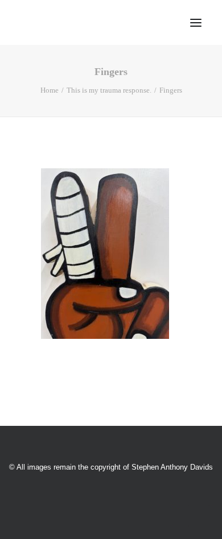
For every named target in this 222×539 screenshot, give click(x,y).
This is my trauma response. (109, 90)
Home (49, 90)
